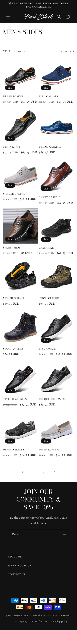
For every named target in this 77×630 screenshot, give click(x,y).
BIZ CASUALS (47, 348)
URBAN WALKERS (50, 146)
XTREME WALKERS (14, 298)
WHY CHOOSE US (19, 565)
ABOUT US (15, 556)
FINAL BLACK (21, 615)
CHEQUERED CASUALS (53, 399)
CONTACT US (16, 574)
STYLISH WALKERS (15, 399)
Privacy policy (20, 621)
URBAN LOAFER (13, 96)
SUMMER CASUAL (14, 193)
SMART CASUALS (50, 197)
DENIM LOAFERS (49, 449)
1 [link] (22, 472)
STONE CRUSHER (50, 298)
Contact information (61, 615)
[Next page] (54, 472)
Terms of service (39, 621)
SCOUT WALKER (13, 348)
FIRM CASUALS (48, 96)
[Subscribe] (64, 534)
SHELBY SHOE (12, 247)
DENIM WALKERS (13, 449)
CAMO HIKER (47, 248)
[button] (8, 16)
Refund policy (40, 615)
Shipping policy (59, 621)
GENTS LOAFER (12, 146)
